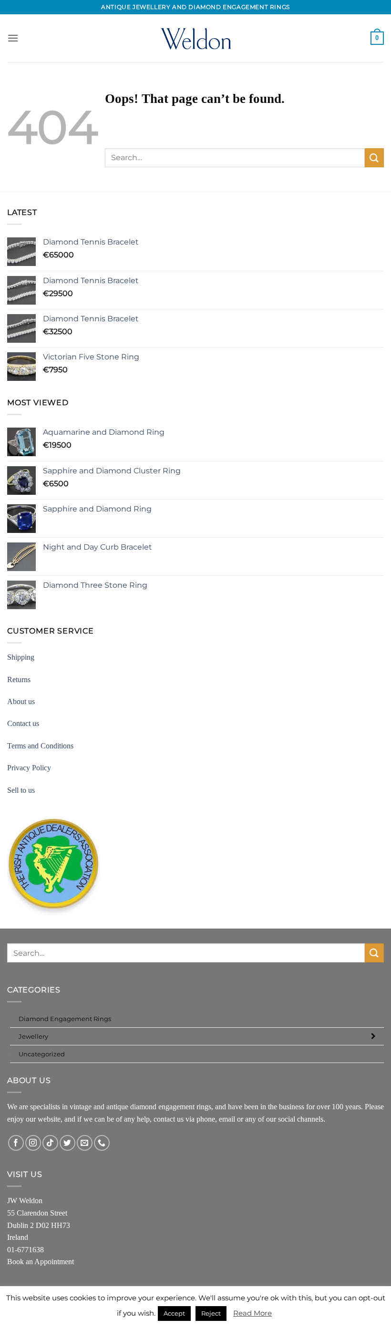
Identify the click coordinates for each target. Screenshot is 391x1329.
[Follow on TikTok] (50, 1143)
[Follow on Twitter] (67, 1143)
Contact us (23, 723)
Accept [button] (174, 1313)
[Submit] (374, 157)
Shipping (20, 657)
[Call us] (102, 1143)
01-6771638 (25, 1250)
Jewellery (33, 1036)
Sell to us (21, 790)
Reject (211, 1313)
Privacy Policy (29, 768)
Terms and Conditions (40, 746)
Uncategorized (42, 1054)
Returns (19, 679)
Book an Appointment (40, 1261)
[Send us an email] (85, 1143)
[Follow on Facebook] (16, 1143)
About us (21, 701)
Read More (252, 1313)
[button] (13, 38)
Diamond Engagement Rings (65, 1018)
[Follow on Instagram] (33, 1143)
